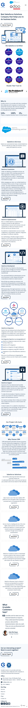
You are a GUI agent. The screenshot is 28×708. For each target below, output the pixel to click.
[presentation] (1, 91)
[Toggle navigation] (25, 5)
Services (3, 689)
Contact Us (3, 698)
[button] (11, 637)
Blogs (2, 696)
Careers (3, 694)
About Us (3, 691)
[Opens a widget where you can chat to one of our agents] (23, 705)
